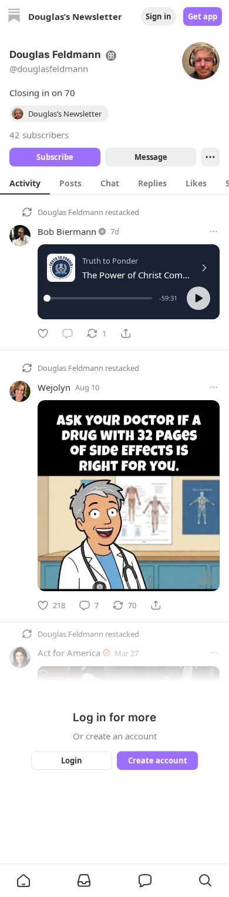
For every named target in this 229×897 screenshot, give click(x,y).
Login (71, 760)
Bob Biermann (67, 231)
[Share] (126, 333)
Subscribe (54, 157)
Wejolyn (54, 387)
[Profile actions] (210, 157)
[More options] (213, 231)
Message (150, 157)
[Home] (14, 16)
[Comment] (68, 333)
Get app (202, 16)
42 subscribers (39, 135)
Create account (157, 760)
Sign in (158, 16)
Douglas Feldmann (70, 212)
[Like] (43, 333)
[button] (198, 298)
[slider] (99, 298)
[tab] (25, 183)
